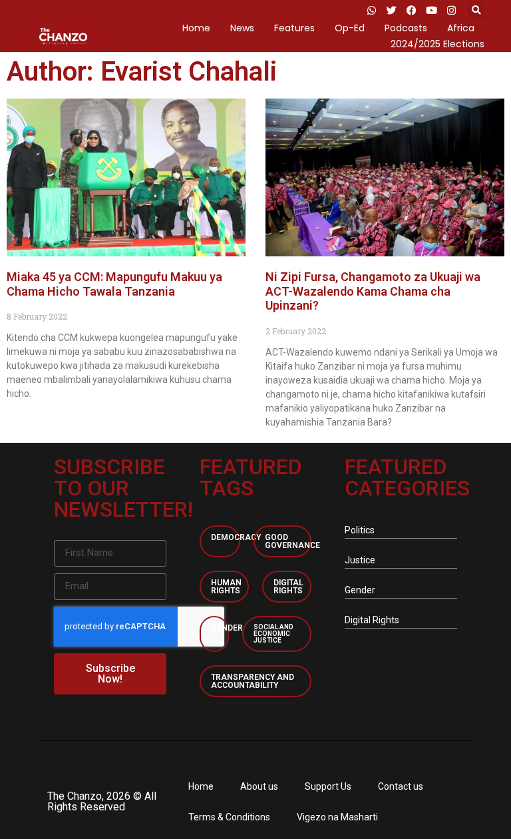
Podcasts (406, 28)
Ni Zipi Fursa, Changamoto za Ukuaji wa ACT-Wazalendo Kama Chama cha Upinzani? (372, 291)
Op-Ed (350, 28)
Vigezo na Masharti (337, 817)
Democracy (236, 537)
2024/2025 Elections (437, 44)
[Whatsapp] (371, 10)
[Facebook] (411, 10)
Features (294, 28)
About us (259, 786)
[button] (476, 10)
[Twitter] (391, 10)
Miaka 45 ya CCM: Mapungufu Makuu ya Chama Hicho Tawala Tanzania (114, 284)
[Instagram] (451, 10)
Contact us (400, 786)
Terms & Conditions (229, 817)
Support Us (328, 786)
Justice (360, 560)
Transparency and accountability (252, 681)
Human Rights (226, 586)
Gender (227, 628)
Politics (360, 530)
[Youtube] (431, 10)
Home (196, 28)
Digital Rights (288, 586)
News (242, 28)
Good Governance (292, 541)
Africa (460, 28)
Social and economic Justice (273, 633)
